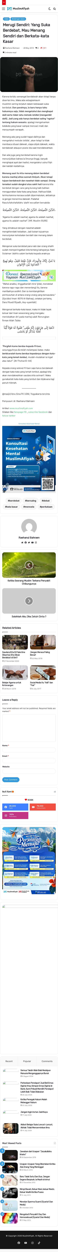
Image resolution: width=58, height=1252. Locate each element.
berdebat (14, 500)
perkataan (46, 506)
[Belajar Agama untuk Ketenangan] (15, 672)
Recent (9, 1061)
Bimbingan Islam (18, 19)
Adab (6, 19)
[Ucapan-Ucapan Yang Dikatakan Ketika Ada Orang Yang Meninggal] (10, 1168)
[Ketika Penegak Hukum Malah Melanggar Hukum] (10, 1103)
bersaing (31, 500)
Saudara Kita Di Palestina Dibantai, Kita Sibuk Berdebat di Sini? (13, 655)
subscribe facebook (38, 412)
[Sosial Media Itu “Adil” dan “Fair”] (43, 672)
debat (46, 500)
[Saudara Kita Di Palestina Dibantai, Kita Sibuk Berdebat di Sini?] (15, 642)
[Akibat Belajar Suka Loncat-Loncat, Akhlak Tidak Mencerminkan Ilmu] (10, 1128)
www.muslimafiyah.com (21, 408)
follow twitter (8, 415)
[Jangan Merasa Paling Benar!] (43, 642)
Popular (27, 1061)
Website (6, 766)
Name (5, 745)
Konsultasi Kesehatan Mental (29, 424)
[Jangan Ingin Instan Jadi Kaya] (10, 1116)
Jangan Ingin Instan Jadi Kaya (34, 1112)
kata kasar (12, 506)
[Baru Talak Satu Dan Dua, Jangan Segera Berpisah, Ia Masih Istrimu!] (10, 1180)
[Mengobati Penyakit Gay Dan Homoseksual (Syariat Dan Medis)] (10, 1218)
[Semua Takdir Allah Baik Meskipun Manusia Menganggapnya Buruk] (10, 1074)
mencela (29, 506)
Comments (47, 1061)
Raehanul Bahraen (12, 48)
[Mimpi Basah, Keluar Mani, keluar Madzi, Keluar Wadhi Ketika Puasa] (10, 1193)
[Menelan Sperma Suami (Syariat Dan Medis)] (10, 1205)
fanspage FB (20, 412)
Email (5, 756)
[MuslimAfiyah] (18, 8)
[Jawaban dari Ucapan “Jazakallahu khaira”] (10, 1155)
